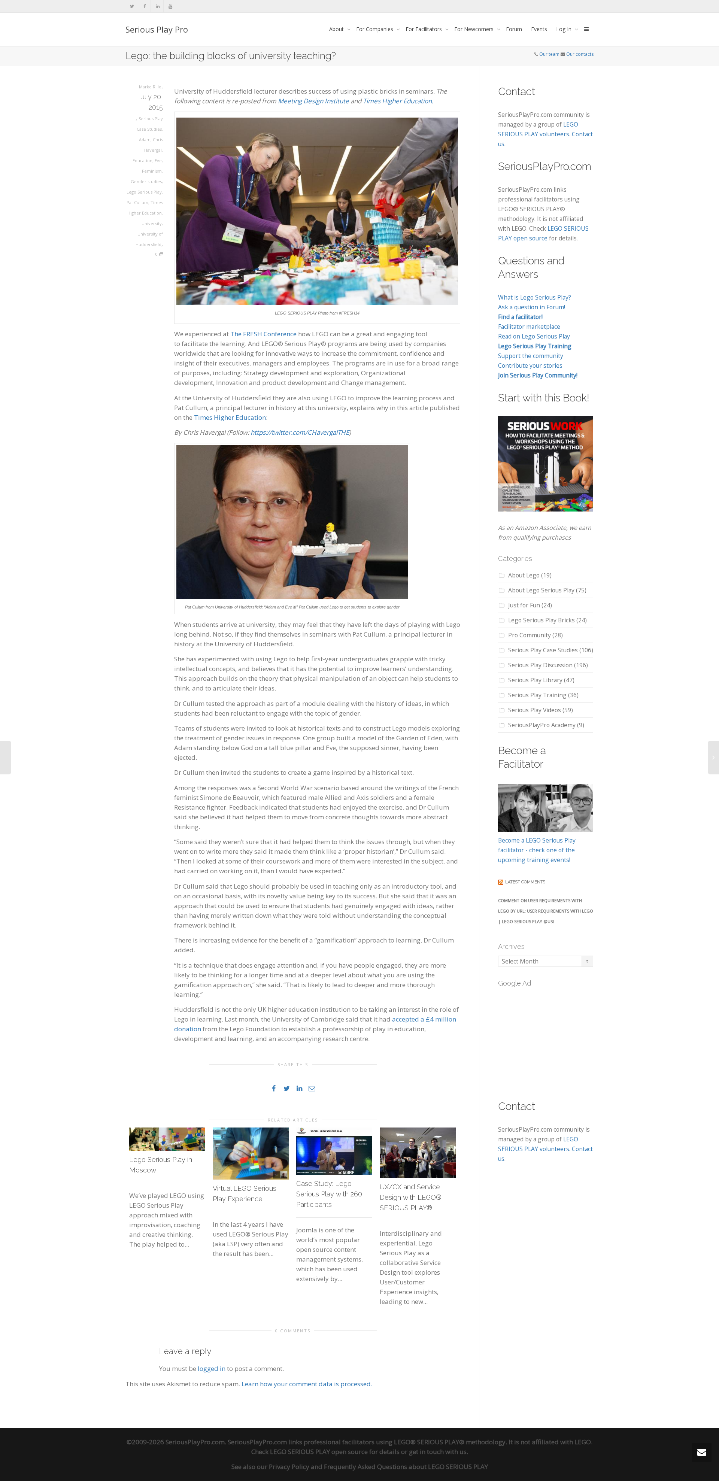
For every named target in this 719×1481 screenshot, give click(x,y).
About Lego (524, 575)
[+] (167, 1139)
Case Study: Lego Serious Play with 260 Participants (329, 1194)
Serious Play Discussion (540, 665)
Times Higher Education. (398, 101)
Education (142, 160)
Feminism (152, 171)
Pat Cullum (137, 202)
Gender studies (146, 181)
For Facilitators (424, 29)
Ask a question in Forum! (531, 307)
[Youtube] (170, 6)
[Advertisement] (554, 1039)
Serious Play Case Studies (543, 650)
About (337, 29)
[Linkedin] (157, 6)
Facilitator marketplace (529, 326)
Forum (514, 29)
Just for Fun (524, 605)
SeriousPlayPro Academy (542, 725)
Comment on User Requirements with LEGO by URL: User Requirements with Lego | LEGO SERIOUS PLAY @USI (545, 911)
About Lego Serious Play (541, 590)
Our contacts (580, 54)
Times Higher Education (230, 417)
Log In (564, 29)
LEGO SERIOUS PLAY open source (319, 1451)
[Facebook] (145, 6)
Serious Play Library (535, 680)
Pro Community (529, 635)
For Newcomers (474, 29)
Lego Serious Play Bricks (541, 620)
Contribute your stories (530, 365)
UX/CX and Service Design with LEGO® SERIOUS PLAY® (411, 1197)
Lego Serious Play (144, 192)
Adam (145, 139)
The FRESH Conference (263, 334)
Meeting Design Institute (313, 101)
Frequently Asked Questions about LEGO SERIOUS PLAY (406, 1466)
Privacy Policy (289, 1466)
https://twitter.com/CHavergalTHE (300, 432)
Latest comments (525, 882)
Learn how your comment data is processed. (307, 1384)
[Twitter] (132, 6)
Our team (549, 54)
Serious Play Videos (534, 710)
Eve (158, 160)
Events (539, 29)
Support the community (530, 356)
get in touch (426, 1451)
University (152, 223)
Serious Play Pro (156, 29)
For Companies (375, 29)
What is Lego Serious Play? (534, 297)
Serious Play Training (537, 695)
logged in (211, 1368)
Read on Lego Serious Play (534, 336)
